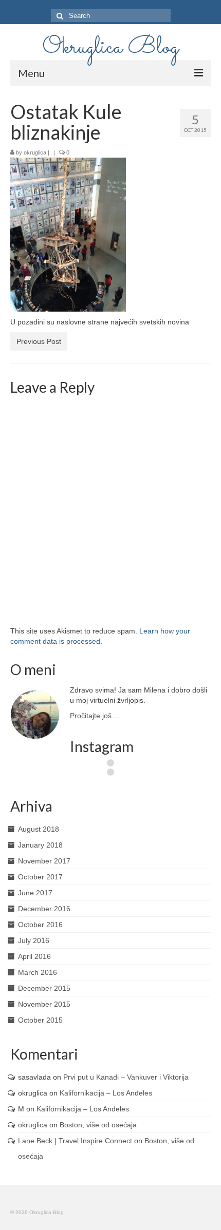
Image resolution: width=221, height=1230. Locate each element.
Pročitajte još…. (95, 716)
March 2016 (37, 972)
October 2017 (40, 877)
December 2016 (44, 909)
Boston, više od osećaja (98, 1125)
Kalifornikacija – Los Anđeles (106, 1093)
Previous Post (38, 341)
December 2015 (44, 988)
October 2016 (40, 924)
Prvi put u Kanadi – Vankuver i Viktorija (126, 1077)
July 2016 (33, 940)
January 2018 (40, 845)
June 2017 (35, 893)
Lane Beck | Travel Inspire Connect (75, 1141)
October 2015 (40, 1020)
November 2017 (44, 861)
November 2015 (44, 1004)
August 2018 (38, 829)
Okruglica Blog (110, 47)
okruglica (35, 152)
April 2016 (34, 956)
